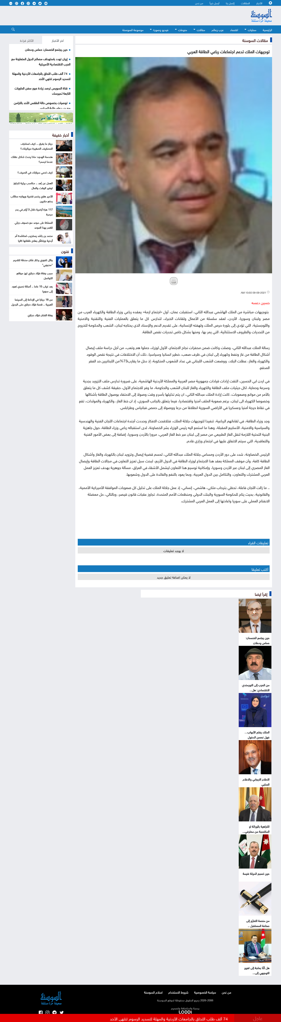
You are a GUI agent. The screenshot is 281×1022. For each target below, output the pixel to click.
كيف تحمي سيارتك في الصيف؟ (35, 172)
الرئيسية (267, 29)
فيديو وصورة (160, 29)
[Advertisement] (114, 15)
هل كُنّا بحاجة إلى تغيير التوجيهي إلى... (256, 970)
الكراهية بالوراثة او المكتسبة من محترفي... (255, 829)
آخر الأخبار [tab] (58, 40)
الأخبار (259, 3)
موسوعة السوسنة (132, 29)
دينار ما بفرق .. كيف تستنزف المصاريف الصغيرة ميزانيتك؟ (36, 146)
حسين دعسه (261, 302)
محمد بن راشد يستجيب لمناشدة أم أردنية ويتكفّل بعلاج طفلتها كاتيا (34, 238)
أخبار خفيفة (60, 134)
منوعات (182, 29)
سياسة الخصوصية (205, 992)
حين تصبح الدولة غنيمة (256, 873)
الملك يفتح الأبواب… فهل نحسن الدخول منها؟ (257, 736)
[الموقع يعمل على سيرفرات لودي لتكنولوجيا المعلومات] (185, 1011)
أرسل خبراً (214, 3)
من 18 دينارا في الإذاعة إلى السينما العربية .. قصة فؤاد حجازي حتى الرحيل (32, 301)
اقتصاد (234, 29)
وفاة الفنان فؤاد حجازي (40, 314)
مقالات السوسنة (255, 39)
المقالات (245, 3)
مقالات (201, 29)
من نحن (199, 3)
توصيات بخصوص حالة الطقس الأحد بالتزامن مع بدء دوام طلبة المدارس (42, 105)
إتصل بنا (230, 3)
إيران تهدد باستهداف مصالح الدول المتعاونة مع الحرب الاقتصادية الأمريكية (40, 61)
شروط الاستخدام (178, 992)
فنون (65, 250)
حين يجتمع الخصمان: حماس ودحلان (257, 640)
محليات (252, 29)
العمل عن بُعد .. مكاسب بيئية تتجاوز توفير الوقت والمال (33, 185)
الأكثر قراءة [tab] (26, 40)
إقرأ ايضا (261, 593)
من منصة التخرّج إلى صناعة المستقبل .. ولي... (257, 925)
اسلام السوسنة (153, 992)
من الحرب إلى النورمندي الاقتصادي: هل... (255, 687)
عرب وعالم (218, 29)
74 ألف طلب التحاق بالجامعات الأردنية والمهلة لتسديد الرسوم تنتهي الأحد (41, 76)
